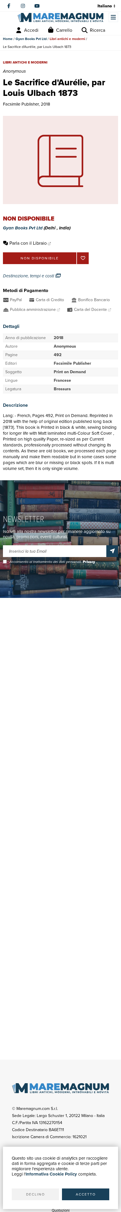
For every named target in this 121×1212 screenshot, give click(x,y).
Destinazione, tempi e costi (29, 276)
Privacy (89, 561)
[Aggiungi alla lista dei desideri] (83, 258)
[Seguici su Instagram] (23, 6)
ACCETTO (86, 1194)
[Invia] (112, 551)
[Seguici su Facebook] (9, 6)
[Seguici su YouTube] (37, 6)
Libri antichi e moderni (67, 38)
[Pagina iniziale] (60, 17)
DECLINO (35, 1194)
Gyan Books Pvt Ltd (31, 38)
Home (8, 38)
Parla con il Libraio (28, 243)
